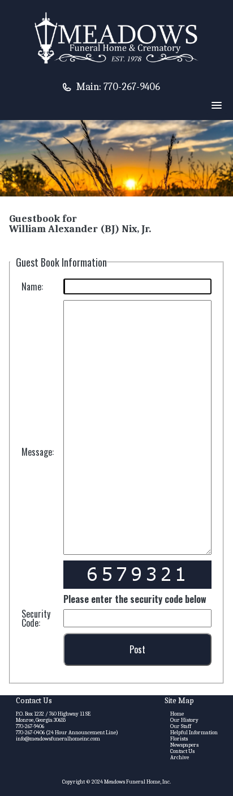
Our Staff (180, 726)
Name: (32, 286)
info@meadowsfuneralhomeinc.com (58, 738)
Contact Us (182, 751)
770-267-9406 (131, 87)
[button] (216, 106)
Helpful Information (194, 732)
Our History (184, 720)
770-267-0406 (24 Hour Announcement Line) (67, 732)
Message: (37, 452)
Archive (179, 757)
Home (177, 714)
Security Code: (35, 618)
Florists (179, 738)
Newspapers (184, 745)
